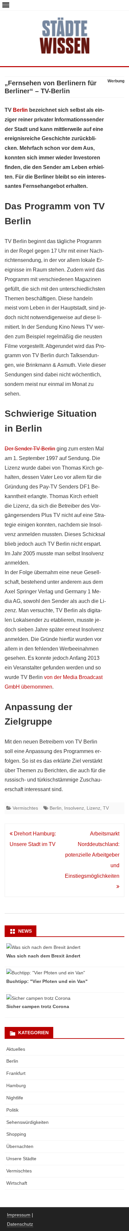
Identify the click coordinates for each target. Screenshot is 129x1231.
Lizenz (93, 808)
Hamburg (16, 1085)
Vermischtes (25, 808)
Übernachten (19, 1146)
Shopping (16, 1134)
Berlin (20, 110)
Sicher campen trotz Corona (37, 1006)
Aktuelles (15, 1049)
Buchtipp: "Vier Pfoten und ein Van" (47, 981)
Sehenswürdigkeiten (27, 1122)
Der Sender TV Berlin (30, 448)
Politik (12, 1110)
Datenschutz (20, 1224)
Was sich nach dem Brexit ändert (43, 955)
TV (106, 808)
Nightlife (14, 1097)
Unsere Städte (21, 1158)
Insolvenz (74, 808)
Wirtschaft (16, 1183)
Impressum (18, 1214)
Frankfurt (15, 1073)
